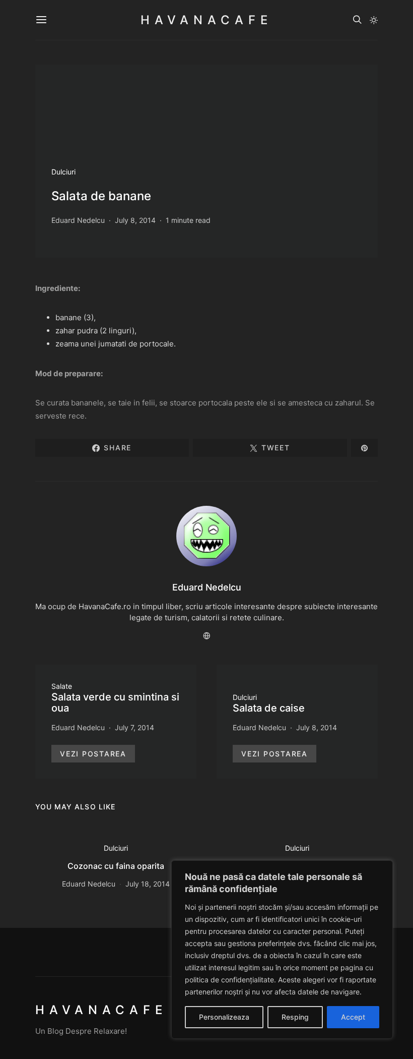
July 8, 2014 (135, 220)
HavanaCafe (206, 20)
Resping (295, 1017)
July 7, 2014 (134, 727)
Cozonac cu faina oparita (115, 866)
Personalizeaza (224, 1017)
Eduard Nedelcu (78, 220)
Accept (353, 1017)
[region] (282, 949)
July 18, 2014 (147, 883)
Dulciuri (63, 171)
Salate (61, 686)
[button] (374, 20)
